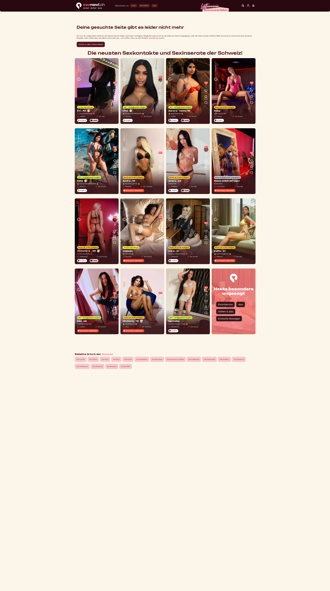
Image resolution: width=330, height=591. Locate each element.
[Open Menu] (253, 6)
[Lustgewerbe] (214, 7)
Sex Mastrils (125, 366)
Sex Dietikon (224, 359)
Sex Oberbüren (82, 366)
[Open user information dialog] (248, 6)
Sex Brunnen (111, 366)
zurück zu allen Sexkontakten (90, 44)
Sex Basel (128, 359)
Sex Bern (116, 359)
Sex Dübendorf (209, 359)
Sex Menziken (157, 359)
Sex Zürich (93, 359)
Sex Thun (105, 359)
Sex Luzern (80, 359)
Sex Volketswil (193, 359)
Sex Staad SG (239, 359)
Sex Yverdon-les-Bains (175, 359)
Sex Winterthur (141, 359)
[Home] (93, 6)
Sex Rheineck (97, 366)
